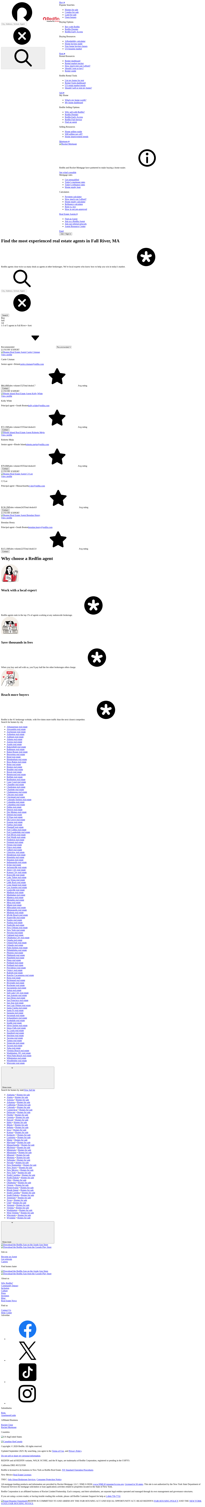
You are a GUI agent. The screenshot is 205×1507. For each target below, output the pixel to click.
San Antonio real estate (17, 995)
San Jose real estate (15, 1003)
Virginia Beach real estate (18, 1050)
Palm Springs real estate (17, 947)
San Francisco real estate (17, 1000)
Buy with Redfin (72, 27)
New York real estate (16, 930)
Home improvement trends (76, 136)
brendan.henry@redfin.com (40, 527)
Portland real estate (15, 963)
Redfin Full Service (73, 119)
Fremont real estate (15, 842)
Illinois (10, 1125)
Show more (6, 1087)
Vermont (10, 1205)
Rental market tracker (74, 63)
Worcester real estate (16, 1063)
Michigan (11, 1147)
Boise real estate (14, 764)
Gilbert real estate (14, 850)
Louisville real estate (16, 890)
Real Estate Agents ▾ (68, 214)
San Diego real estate (16, 998)
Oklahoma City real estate (18, 937)
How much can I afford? (75, 199)
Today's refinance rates (75, 184)
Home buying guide (73, 44)
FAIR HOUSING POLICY (166, 1501)
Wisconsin (11, 1215)
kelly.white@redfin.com (38, 405)
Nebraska (11, 1160)
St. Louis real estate (15, 1030)
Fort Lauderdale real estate (18, 832)
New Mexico (12, 1170)
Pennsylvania (12, 1187)
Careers (4, 1261)
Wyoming (11, 1218)
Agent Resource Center (75, 226)
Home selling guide (73, 131)
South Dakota (13, 1195)
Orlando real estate (15, 945)
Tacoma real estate (15, 1038)
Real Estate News (9, 1301)
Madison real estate (15, 892)
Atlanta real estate (14, 739)
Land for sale (70, 15)
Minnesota (11, 1150)
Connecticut (12, 1110)
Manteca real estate (15, 897)
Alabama (11, 1095)
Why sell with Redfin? (75, 112)
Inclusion (5, 1288)
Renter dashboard (72, 61)
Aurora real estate (14, 742)
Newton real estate (15, 932)
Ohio (9, 1180)
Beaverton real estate (16, 754)
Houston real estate (15, 860)
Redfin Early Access (74, 32)
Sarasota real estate (15, 1013)
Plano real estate (14, 960)
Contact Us (6, 1310)
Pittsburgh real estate (16, 955)
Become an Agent (9, 1256)
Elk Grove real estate (16, 819)
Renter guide (70, 71)
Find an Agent (71, 219)
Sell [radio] (2, 320)
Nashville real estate (15, 925)
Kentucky (11, 1135)
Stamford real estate (15, 1033)
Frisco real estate (14, 847)
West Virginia (13, 1213)
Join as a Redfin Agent (75, 221)
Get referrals (6, 1259)
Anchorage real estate (16, 732)
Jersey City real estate (16, 870)
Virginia (10, 1208)
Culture (4, 1290)
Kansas (10, 1132)
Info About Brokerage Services (21, 1479)
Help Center (6, 1313)
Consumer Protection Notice (49, 1479)
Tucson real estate (14, 1045)
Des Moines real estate (16, 812)
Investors (5, 1296)
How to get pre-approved (76, 209)
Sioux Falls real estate (16, 1028)
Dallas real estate (14, 807)
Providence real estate (16, 968)
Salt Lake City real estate (18, 993)
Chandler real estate (15, 784)
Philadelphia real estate (17, 950)
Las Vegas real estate (16, 880)
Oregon (10, 1185)
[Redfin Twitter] (28, 1360)
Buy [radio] (3, 318)
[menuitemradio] (102, 318)
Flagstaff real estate (15, 827)
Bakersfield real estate (16, 747)
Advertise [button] (5, 1315)
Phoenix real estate (15, 952)
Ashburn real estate (15, 737)
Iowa (9, 1130)
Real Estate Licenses (22, 1475)
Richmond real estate (16, 980)
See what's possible (67, 172)
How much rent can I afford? (77, 66)
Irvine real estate (14, 865)
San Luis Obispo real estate (19, 1005)
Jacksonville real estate (17, 867)
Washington (12, 1210)
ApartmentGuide (8, 1415)
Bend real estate (14, 757)
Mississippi (11, 1152)
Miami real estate (14, 905)
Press (3, 1293)
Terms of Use (58, 1451)
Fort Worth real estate (16, 837)
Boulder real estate (15, 769)
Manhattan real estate (16, 895)
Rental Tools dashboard (75, 83)
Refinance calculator (74, 204)
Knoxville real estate (16, 875)
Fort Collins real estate (16, 830)
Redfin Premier (71, 29)
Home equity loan (73, 187)
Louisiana (11, 1137)
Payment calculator (73, 196)
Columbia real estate (16, 802)
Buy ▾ (62, 2)
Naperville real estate (16, 917)
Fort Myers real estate (16, 835)
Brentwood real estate (16, 774)
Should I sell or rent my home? (78, 88)
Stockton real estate (15, 1035)
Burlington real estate (16, 779)
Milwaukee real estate (16, 907)
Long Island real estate (16, 885)
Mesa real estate (14, 902)
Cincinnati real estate (16, 797)
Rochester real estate (16, 985)
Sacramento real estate (16, 988)
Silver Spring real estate (17, 1025)
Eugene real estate (15, 822)
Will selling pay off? (74, 134)
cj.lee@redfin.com (37, 486)
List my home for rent (74, 80)
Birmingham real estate (17, 759)
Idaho (9, 1122)
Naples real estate (14, 920)
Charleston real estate (16, 787)
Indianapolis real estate (17, 862)
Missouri (10, 1155)
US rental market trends (75, 85)
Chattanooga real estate (17, 792)
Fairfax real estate (14, 824)
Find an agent (71, 122)
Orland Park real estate (17, 942)
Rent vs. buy (70, 207)
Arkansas (11, 1102)
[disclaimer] (146, 266)
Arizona (10, 1100)
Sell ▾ (61, 93)
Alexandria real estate (16, 729)
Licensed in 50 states (134, 1484)
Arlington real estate (15, 734)
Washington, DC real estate (19, 1053)
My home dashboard (74, 102)
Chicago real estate (15, 794)
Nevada (10, 1162)
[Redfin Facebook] (28, 1339)
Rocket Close (7, 1425)
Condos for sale (72, 12)
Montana (11, 1157)
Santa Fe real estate (15, 1010)
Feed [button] (61, 231)
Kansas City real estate (17, 872)
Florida (10, 1115)
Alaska (10, 1097)
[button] (30, 12)
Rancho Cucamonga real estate (20, 975)
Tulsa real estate (14, 1048)
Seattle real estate (14, 1023)
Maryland (11, 1142)
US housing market (73, 49)
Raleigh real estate (15, 973)
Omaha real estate (14, 940)
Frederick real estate (15, 840)
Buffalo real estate (15, 777)
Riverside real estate (15, 983)
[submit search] (23, 58)
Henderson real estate (16, 855)
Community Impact (9, 1285)
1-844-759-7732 (113, 1496)
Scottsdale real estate (16, 1020)
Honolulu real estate (15, 857)
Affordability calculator (75, 41)
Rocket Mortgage (8, 1427)
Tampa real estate (14, 1040)
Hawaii (10, 1120)
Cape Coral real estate (16, 782)
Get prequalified (72, 179)
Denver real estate (14, 809)
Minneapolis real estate (17, 910)
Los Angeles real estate (17, 887)
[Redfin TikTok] (28, 1382)
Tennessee (11, 1197)
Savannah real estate (16, 1015)
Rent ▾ (62, 53)
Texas (9, 1200)
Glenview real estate (16, 852)
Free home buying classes (76, 46)
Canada (19, 1441)
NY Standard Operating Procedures (77, 1470)
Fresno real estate (14, 845)
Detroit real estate (14, 814)
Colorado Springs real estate (19, 799)
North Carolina (13, 1175)
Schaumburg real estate (17, 1018)
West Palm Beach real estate (19, 1055)
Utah (9, 1203)
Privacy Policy (75, 1451)
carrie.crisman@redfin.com (32, 364)
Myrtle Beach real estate (17, 915)
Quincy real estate (14, 970)
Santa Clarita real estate (17, 1008)
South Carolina (13, 1192)
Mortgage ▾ (64, 141)
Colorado (11, 1107)
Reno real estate (14, 978)
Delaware (11, 1112)
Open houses (70, 17)
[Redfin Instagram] (28, 1403)
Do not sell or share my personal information (20, 1456)
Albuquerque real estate (17, 727)
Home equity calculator (75, 202)
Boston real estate (14, 767)
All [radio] (2, 323)
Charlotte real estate (15, 789)
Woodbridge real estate (17, 1060)
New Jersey (12, 1167)
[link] (147, 167)
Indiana (10, 1127)
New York (11, 1172)
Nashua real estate (15, 922)
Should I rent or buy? (74, 68)
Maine (9, 1140)
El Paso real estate (15, 817)
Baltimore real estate (16, 749)
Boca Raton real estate (16, 762)
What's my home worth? (75, 100)
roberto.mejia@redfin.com (37, 444)
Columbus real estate (16, 804)
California (11, 1105)
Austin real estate (14, 744)
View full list (29, 1090)
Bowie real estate (14, 772)
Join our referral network (76, 224)
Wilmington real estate (16, 1058)
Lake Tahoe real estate (16, 877)
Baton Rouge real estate (17, 752)
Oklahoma (11, 1182)
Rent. (3, 1413)
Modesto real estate (15, 912)
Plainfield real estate (15, 958)
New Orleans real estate (17, 927)
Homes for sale (71, 10)
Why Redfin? (7, 1283)
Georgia (10, 1117)
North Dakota (13, 1177)
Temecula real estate (15, 1043)
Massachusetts (13, 1145)
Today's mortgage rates (75, 182)
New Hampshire (14, 1165)
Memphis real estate (15, 900)
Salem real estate (14, 990)
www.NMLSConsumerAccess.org (108, 1484)
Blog (3, 1298)
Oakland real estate (15, 935)
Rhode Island (12, 1190)
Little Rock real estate (16, 882)
